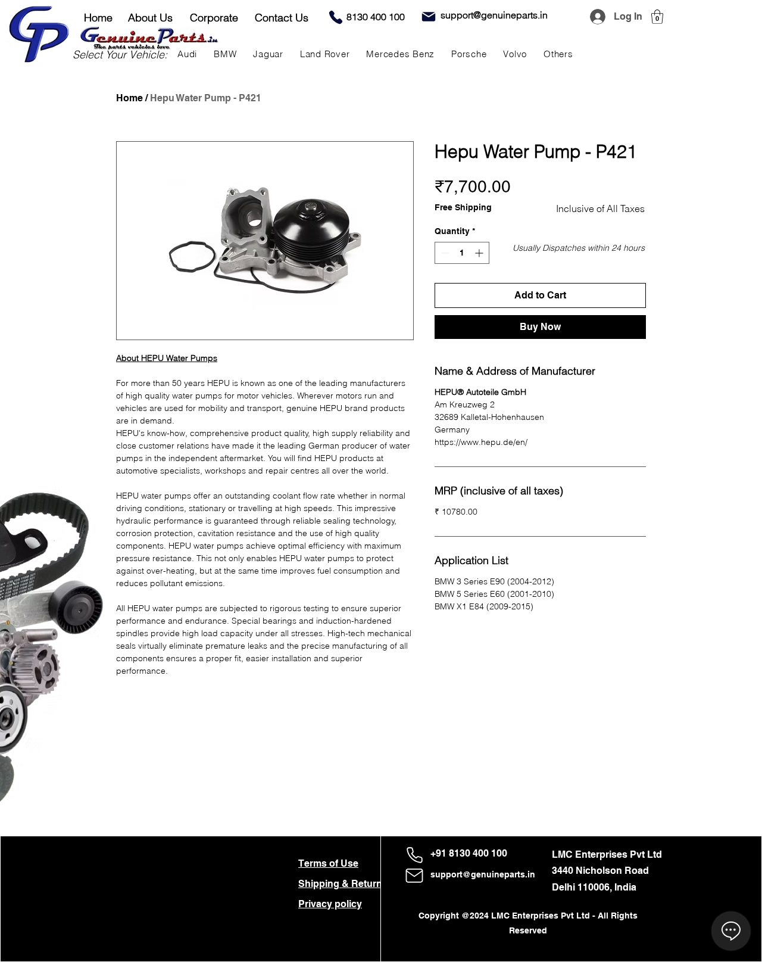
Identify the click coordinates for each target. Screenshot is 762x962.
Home (129, 98)
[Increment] (480, 252)
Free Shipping (463, 207)
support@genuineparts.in (482, 874)
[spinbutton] (462, 252)
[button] (657, 17)
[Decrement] (443, 252)
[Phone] (335, 17)
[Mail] (428, 16)
